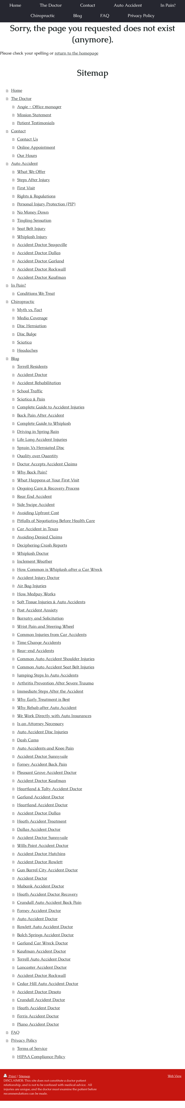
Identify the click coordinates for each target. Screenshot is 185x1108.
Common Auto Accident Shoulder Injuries (55, 658)
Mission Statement (34, 114)
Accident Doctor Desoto (39, 991)
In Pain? (18, 285)
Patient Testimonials (35, 122)
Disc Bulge (26, 334)
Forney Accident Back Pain (42, 764)
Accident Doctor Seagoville (42, 244)
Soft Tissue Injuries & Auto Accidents (51, 601)
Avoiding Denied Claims (39, 537)
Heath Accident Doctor (38, 1007)
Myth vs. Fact (29, 309)
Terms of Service (32, 1048)
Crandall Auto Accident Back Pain (49, 902)
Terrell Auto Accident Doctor (44, 959)
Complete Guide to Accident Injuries (50, 407)
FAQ (15, 1032)
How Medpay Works (36, 594)
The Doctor (21, 98)
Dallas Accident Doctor (38, 829)
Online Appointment (36, 147)
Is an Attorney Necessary (40, 723)
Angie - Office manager (39, 106)
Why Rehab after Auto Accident (47, 707)
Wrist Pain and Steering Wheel (45, 626)
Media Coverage (32, 317)
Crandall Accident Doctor (41, 999)
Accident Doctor (32, 374)
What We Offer (31, 171)
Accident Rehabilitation (39, 382)
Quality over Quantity (37, 455)
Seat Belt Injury (31, 228)
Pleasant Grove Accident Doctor (47, 772)
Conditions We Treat (36, 293)
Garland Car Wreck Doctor (42, 943)
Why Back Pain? (32, 472)
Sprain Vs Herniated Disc (40, 447)
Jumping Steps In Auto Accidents (47, 675)
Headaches (27, 350)
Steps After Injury (33, 179)
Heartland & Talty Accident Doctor (49, 788)
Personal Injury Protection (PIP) (46, 204)
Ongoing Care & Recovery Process (48, 488)
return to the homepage (76, 53)
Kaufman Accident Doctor (41, 951)
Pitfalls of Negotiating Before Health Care (56, 520)
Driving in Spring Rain (38, 431)
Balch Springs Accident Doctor (45, 934)
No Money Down (33, 212)
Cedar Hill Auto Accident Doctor (47, 983)
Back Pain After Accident (40, 415)
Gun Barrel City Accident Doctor (47, 870)
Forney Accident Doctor (39, 910)
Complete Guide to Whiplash (44, 423)
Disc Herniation (31, 325)
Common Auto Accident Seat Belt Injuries (55, 667)
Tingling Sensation (34, 220)
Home (16, 90)
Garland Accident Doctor (40, 797)
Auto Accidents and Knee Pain (45, 748)
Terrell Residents (32, 366)
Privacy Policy (24, 1040)
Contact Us (27, 139)
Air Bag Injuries (31, 585)
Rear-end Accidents (35, 650)
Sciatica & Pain (31, 399)
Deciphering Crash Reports (42, 545)
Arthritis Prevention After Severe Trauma (55, 683)
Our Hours (27, 155)
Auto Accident (24, 163)
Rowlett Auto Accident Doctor (45, 926)
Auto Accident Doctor (37, 918)
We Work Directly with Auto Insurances (54, 715)
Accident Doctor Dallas (38, 252)
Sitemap (24, 1076)
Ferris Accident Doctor (38, 1016)
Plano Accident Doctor (38, 1024)
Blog (15, 358)
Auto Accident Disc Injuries (42, 731)
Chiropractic (22, 301)
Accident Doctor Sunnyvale (42, 756)
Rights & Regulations (36, 196)
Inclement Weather (34, 561)
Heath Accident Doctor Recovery (47, 894)
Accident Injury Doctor (38, 577)
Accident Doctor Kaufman (41, 277)
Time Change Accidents (39, 642)
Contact (18, 131)
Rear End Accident (34, 496)
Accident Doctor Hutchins (41, 853)
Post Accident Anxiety (37, 610)
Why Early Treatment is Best (43, 699)
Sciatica (24, 342)
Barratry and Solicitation (40, 618)
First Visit (26, 188)
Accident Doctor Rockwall (41, 269)
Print (12, 1076)
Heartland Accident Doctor (42, 804)
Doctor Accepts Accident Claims (47, 464)
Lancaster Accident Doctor (42, 967)
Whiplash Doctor (33, 553)
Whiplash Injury (32, 236)
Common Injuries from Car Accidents (51, 634)
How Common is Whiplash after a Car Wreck (59, 569)
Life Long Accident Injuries (42, 439)
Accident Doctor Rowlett (40, 861)
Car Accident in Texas (37, 528)
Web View (174, 1076)
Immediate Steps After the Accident (50, 691)
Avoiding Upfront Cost (38, 512)
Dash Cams (28, 740)
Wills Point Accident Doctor (42, 845)
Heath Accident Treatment (41, 821)
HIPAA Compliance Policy (41, 1056)
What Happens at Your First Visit (48, 480)
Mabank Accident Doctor (40, 886)
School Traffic (30, 391)
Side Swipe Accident (36, 504)
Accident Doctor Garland (40, 261)
